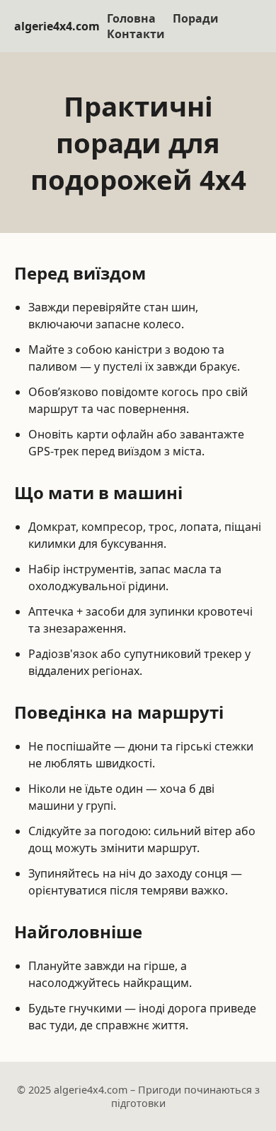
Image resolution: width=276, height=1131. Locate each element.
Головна (131, 18)
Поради (196, 18)
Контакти (136, 34)
